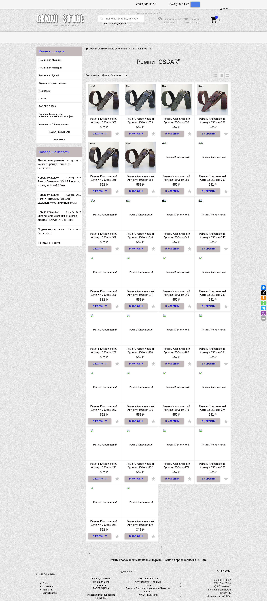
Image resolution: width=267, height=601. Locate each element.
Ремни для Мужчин (50, 60)
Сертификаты (49, 593)
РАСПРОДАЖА (47, 106)
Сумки (42, 98)
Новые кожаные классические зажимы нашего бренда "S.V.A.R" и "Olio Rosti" (57, 215)
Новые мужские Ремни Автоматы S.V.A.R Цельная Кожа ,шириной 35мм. (59, 181)
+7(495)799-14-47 (179, 4)
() (191, 20)
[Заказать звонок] (195, 4)
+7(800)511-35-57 (146, 4)
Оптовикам (48, 586)
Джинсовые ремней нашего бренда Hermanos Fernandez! (54, 164)
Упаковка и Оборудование (54, 124)
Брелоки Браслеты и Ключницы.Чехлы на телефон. (56, 115)
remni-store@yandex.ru (115, 23)
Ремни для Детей (49, 75)
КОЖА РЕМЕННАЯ (59, 131)
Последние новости (49, 242)
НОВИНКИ (59, 139)
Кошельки (44, 91)
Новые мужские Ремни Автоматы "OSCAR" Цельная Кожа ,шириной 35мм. (57, 198)
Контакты (47, 589)
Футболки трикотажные (52, 83)
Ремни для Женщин (50, 67)
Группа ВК (225, 593)
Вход (224, 8)
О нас (45, 583)
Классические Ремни (123, 48)
